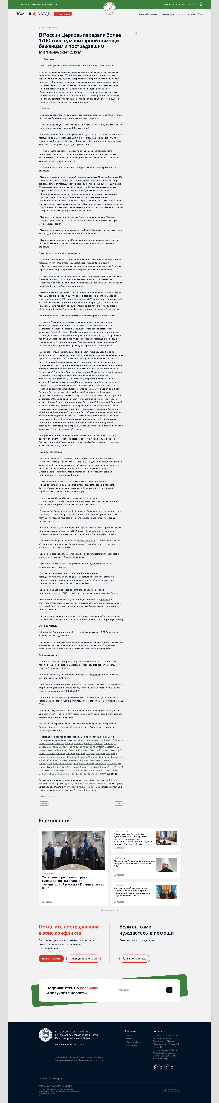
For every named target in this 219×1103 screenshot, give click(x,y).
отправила (66, 458)
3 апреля (80, 753)
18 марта (80, 747)
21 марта (111, 747)
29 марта (114, 750)
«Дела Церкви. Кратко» (76, 783)
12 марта (98, 743)
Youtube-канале (87, 787)
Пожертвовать (63, 14)
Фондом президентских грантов (91, 1060)
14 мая (54, 770)
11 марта (88, 743)
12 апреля (93, 757)
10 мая (110, 767)
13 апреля (104, 757)
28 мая (79, 774)
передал (52, 501)
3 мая (63, 767)
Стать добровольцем (148, 14)
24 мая (47, 774)
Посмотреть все (109, 910)
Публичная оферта (133, 1042)
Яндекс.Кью (90, 790)
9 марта (69, 743)
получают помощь (86, 540)
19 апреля (84, 760)
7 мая (89, 767)
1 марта (80, 740)
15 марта (50, 747)
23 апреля (52, 763)
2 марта (89, 740)
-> (169, 990)
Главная (41, 27)
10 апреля (72, 757)
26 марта (82, 750)
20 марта (101, 747)
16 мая (69, 770)
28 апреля (100, 763)
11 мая (117, 767)
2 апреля (70, 753)
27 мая (71, 774)
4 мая (69, 767)
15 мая (62, 770)
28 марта (103, 750)
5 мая (76, 767)
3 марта (98, 740)
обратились (55, 577)
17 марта (70, 747)
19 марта (90, 747)
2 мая (56, 767)
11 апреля (82, 757)
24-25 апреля (65, 763)
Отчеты (128, 1035)
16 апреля (52, 760)
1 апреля (60, 753)
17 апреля (62, 760)
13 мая (47, 770)
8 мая (96, 767)
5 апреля (100, 753)
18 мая (84, 770)
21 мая (107, 770)
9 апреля (61, 757)
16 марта (60, 747)
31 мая (103, 774)
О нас (200, 14)
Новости (181, 14)
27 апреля (89, 763)
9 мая (103, 767)
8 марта (59, 743)
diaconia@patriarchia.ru (85, 714)
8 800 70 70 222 (189, 4)
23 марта (51, 750)
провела (104, 599)
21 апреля (106, 760)
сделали (95, 674)
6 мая (83, 767)
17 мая (77, 770)
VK (64, 787)
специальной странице (70, 727)
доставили (103, 511)
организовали (73, 642)
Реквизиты (129, 1039)
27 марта (93, 750)
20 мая (99, 770)
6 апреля (110, 753)
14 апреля (115, 757)
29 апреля (112, 763)
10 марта (78, 743)
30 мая (95, 774)
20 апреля (95, 760)
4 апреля (90, 753)
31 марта (50, 753)
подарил (78, 632)
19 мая (91, 770)
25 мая (55, 774)
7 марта (50, 743)
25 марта (72, 750)
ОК (68, 787)
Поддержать (167, 14)
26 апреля (78, 763)
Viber (73, 787)
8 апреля (51, 757)
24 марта (61, 750)
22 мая (115, 770)
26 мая (63, 774)
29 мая (87, 774)
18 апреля (73, 760)
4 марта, (108, 740)
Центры (191, 14)
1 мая (49, 767)
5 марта (117, 740)
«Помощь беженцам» (100, 783)
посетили (53, 485)
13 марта (108, 743)
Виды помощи (131, 1045)
